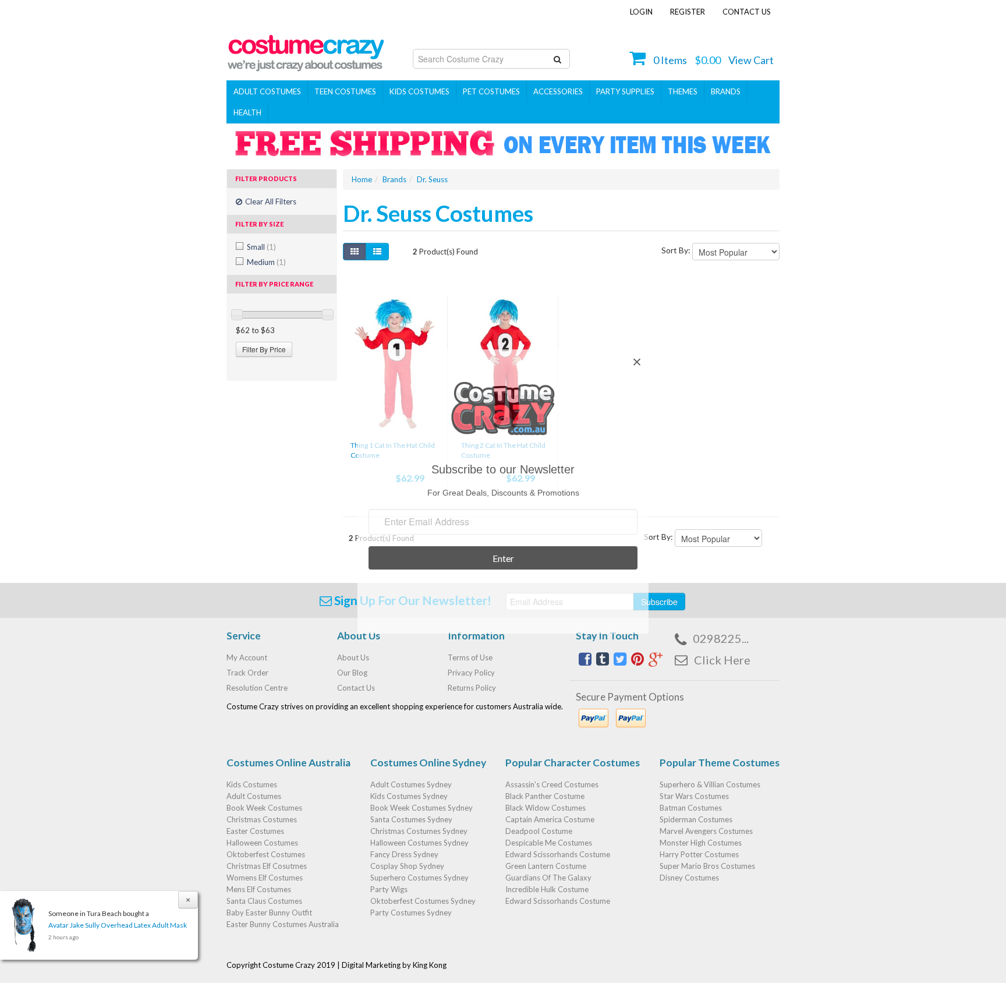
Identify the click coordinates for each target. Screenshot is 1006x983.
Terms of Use (470, 657)
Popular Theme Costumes (720, 762)
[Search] (557, 59)
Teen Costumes (345, 91)
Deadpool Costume (538, 831)
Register (687, 11)
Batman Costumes (691, 807)
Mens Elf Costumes (258, 889)
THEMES (682, 91)
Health (247, 112)
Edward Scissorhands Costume (557, 854)
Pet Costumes (491, 91)
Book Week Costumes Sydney (421, 807)
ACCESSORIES (558, 91)
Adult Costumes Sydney (411, 784)
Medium (266, 262)
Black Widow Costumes (545, 807)
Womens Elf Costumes (264, 877)
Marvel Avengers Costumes (706, 831)
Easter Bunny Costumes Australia (282, 924)
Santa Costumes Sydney (411, 819)
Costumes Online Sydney (428, 762)
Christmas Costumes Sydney (418, 831)
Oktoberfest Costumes (265, 854)
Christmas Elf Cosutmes (266, 866)
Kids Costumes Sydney (409, 796)
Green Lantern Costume (545, 866)
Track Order (247, 672)
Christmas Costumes (261, 819)
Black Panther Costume (545, 796)
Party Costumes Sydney (411, 912)
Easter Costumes (255, 831)
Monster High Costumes (701, 842)
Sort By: (675, 250)
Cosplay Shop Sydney (407, 866)
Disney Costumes (689, 877)
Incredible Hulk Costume (547, 889)
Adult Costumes (267, 91)
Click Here (722, 660)
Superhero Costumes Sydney (419, 877)
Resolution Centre (257, 687)
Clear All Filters (269, 201)
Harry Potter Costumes (699, 854)
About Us (353, 657)
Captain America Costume (549, 819)
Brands (726, 91)
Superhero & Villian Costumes (710, 784)
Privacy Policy (471, 672)
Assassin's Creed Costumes (551, 784)
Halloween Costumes (262, 842)
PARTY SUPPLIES (625, 91)
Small (261, 247)
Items (670, 60)
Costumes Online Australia (288, 762)
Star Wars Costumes (694, 796)
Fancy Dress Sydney (404, 854)
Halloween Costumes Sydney (419, 842)
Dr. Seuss (432, 179)
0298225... (721, 638)
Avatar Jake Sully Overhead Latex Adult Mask (117, 925)
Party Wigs (389, 889)
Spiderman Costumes (696, 819)
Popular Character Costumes (572, 762)
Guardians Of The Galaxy (548, 877)
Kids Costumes (419, 91)
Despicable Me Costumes (548, 842)
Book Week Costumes (264, 807)
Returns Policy (472, 687)
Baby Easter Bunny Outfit (269, 912)
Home (362, 179)
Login (641, 11)
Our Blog (352, 672)
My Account (246, 657)
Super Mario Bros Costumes (707, 866)
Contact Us (746, 11)
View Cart (751, 60)
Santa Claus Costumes (264, 901)
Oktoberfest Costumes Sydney (423, 901)
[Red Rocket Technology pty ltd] (305, 49)
